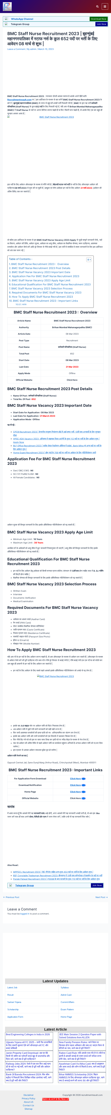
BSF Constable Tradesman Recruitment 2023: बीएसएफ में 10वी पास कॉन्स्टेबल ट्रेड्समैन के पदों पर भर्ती (57, 875)
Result (10, 995)
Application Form (15, 1017)
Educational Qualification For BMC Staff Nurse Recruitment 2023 (51, 284)
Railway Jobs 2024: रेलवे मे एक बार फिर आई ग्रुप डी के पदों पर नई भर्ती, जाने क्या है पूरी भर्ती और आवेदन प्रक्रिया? (28, 1067)
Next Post (102, 897)
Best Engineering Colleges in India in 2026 (28, 1034)
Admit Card (66, 995)
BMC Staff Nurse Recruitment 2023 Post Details (41, 268)
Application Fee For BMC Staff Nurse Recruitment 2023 (45, 276)
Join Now (101, 24)
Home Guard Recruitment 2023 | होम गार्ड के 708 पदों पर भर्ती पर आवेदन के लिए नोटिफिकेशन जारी (54, 452)
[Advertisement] (55, 1107)
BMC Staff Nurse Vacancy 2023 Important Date (41, 272)
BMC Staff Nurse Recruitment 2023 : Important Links (45, 300)
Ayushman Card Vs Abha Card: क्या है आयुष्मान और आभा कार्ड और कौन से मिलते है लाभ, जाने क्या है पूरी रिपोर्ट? (82, 1067)
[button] (97, 6)
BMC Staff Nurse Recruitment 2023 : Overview (40, 264)
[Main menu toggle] (105, 6)
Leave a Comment (16, 49)
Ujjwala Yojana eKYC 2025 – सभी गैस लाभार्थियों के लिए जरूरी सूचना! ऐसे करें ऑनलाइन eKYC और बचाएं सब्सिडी (29, 1045)
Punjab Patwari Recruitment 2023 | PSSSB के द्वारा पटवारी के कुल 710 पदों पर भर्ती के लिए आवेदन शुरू (56, 879)
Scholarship (12, 1009)
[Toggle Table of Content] (87, 259)
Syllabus (65, 987)
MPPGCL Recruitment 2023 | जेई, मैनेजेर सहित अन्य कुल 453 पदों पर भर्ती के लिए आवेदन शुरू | (53, 872)
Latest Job (12, 987)
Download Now (98, 19)
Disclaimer (29, 1095)
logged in (24, 913)
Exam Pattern (67, 1009)
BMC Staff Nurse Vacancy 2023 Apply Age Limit (41, 280)
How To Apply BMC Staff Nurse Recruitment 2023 (42, 296)
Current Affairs (67, 1002)
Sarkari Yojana (14, 1002)
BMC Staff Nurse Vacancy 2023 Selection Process (42, 288)
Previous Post (11, 897)
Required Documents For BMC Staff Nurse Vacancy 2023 (46, 292)
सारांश (24, 304)
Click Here (75, 778)
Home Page (66, 1017)
